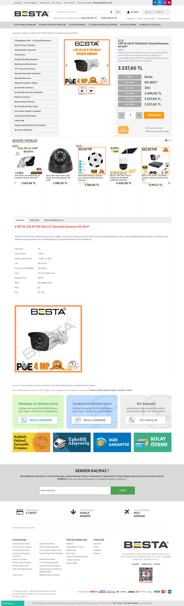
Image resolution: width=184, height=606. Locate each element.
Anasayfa (17, 3)
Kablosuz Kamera (22, 97)
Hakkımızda (44, 3)
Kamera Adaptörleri (21, 566)
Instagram (97, 550)
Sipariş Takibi (69, 3)
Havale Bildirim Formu (75, 547)
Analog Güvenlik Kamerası (26, 59)
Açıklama (19, 220)
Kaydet (122, 490)
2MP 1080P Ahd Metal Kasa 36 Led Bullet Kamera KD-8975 (27, 177)
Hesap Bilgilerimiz (164, 18)
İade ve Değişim (30, 3)
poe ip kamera (56, 385)
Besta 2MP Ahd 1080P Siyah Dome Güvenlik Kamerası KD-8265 (58, 177)
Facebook (97, 544)
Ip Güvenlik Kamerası (24, 88)
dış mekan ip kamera (41, 385)
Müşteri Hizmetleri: (94, 3)
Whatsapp (8, 603)
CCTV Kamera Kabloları (25, 69)
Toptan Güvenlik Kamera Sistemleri (30, 125)
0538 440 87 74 (109, 18)
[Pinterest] (169, 2)
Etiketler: (16, 385)
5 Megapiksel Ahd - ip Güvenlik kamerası (33, 41)
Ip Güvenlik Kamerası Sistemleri (29, 92)
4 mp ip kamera (25, 385)
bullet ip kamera (89, 385)
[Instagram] (164, 2)
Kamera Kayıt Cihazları (25, 102)
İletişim (157, 564)
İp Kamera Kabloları (23, 130)
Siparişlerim (131, 18)
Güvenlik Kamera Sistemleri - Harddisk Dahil (51, 570)
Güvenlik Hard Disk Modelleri (28, 74)
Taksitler (34, 220)
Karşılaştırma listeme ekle (158, 131)
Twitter (96, 547)
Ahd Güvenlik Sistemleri (25, 50)
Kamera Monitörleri (47, 559)
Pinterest (97, 553)
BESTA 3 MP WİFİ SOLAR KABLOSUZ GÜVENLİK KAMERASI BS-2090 (120, 177)
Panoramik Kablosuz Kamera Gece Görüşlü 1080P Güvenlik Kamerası (90, 177)
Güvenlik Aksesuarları (21, 544)
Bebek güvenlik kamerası (26, 64)
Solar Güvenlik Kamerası (25, 116)
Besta (121, 50)
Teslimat (140, 18)
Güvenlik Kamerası (23, 78)
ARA (118, 12)
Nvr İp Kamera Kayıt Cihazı (26, 107)
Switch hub (19, 121)
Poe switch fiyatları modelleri (28, 111)
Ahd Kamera (20, 55)
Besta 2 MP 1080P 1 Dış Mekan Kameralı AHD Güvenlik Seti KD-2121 (155, 177)
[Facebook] (155, 2)
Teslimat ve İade (73, 560)
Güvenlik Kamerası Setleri (26, 83)
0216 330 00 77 (89, 18)
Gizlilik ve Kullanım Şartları (77, 556)
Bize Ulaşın (56, 3)
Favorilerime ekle (155, 128)
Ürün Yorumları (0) (53, 220)
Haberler (69, 544)
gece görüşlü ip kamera (72, 385)
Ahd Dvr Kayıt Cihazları (25, 45)
